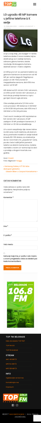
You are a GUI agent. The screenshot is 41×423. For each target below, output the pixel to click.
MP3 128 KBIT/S (11, 368)
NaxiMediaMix (16, 414)
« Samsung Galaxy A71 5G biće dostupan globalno (16, 167)
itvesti (11, 158)
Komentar (8, 197)
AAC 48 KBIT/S (11, 359)
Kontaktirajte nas (12, 382)
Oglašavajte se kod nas (15, 378)
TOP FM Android (12, 350)
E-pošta (7, 235)
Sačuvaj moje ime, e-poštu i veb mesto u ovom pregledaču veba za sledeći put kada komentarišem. (20, 259)
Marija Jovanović (26, 26)
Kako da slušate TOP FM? (15, 341)
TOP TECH (7, 28)
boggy (19, 160)
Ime (5, 226)
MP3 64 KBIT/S (11, 364)
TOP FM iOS (10, 345)
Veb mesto (8, 244)
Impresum (10, 387)
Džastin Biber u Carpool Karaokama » (22, 171)
